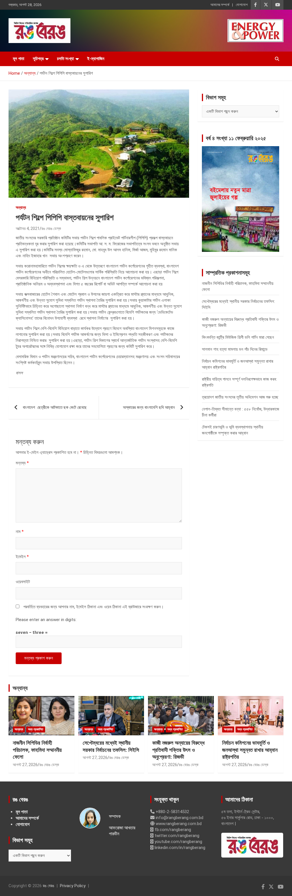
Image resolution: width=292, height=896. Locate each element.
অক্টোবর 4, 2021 (28, 228)
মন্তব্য (22, 463)
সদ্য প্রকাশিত (35, 729)
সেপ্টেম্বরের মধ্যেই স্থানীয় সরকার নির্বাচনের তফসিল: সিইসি (111, 746)
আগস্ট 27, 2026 (25, 764)
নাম (20, 531)
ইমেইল (22, 556)
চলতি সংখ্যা (65, 58)
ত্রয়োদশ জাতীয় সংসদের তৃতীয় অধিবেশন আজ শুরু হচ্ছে (240, 397)
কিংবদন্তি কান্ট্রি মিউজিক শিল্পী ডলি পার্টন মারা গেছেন (238, 337)
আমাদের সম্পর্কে (219, 5)
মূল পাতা (18, 58)
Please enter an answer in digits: (46, 619)
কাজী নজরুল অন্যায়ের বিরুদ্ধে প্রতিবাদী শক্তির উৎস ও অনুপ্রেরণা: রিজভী (178, 750)
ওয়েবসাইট (23, 581)
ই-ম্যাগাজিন (95, 58)
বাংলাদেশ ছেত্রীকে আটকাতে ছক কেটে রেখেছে (55, 407)
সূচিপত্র (38, 58)
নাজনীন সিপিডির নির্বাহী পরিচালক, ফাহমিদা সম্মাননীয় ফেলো (37, 750)
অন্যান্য (21, 207)
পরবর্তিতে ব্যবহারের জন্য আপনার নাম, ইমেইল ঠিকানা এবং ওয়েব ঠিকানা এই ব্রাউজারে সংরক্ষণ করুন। (93, 606)
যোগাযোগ (242, 5)
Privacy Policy (73, 885)
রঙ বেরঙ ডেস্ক (51, 228)
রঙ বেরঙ (48, 885)
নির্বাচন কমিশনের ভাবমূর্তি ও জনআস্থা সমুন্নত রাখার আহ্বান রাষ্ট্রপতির (249, 750)
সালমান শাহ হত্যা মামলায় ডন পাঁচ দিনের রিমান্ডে (234, 349)
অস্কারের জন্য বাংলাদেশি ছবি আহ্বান (149, 407)
